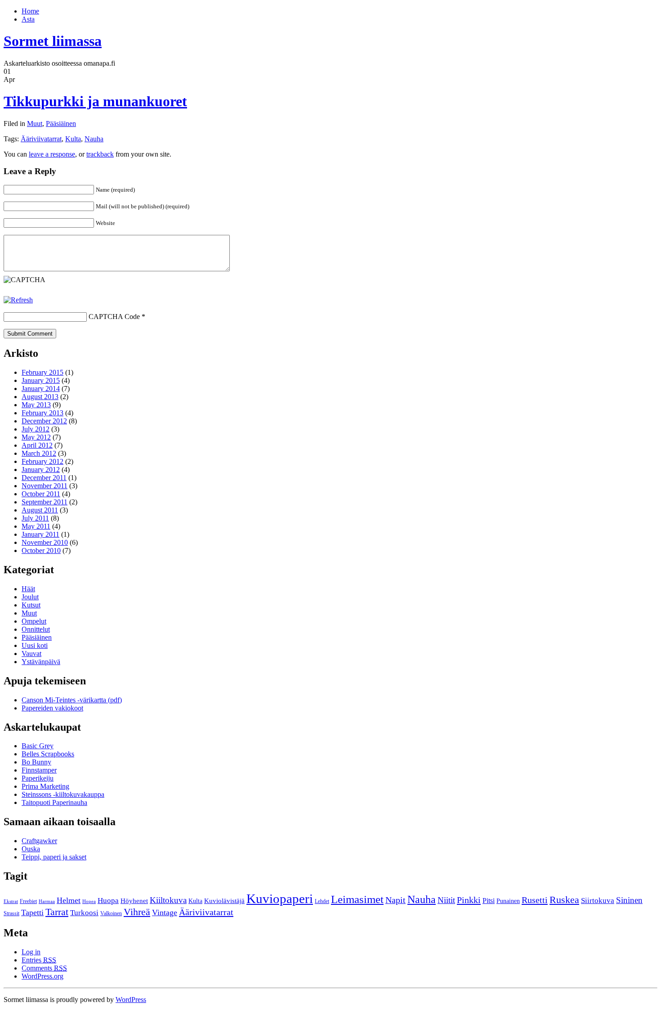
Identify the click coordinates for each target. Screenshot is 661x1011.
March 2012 (39, 453)
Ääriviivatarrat (41, 139)
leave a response (52, 154)
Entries (39, 960)
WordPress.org (42, 976)
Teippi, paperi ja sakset (54, 857)
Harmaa (47, 901)
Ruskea (564, 899)
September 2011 (44, 502)
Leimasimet (357, 899)
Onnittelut (36, 629)
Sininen (629, 900)
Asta (28, 19)
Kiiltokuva (168, 900)
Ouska (31, 849)
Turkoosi (84, 912)
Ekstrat (11, 901)
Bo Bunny (36, 762)
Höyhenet (134, 900)
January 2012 (41, 469)
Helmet (68, 900)
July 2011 (35, 518)
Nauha (94, 139)
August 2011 (40, 510)
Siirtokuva (597, 900)
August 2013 (40, 396)
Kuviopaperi (279, 898)
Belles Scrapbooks (48, 754)
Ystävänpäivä (41, 661)
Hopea (89, 901)
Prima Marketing (45, 786)
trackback (100, 154)
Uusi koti (35, 645)
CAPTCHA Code (114, 316)
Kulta (73, 139)
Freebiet (28, 901)
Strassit (11, 913)
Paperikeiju (38, 778)
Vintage (164, 912)
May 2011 (36, 526)
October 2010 (41, 550)
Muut (34, 123)
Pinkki (469, 900)
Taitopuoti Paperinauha (54, 802)
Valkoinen (111, 913)
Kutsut (31, 605)
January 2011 (40, 534)
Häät (28, 589)
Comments (44, 968)
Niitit (446, 900)
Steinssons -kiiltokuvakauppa (63, 794)
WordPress (131, 999)
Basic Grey (38, 746)
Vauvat (31, 653)
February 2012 (42, 461)
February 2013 (42, 413)
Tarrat (56, 911)
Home (30, 11)
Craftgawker (39, 841)
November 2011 (44, 486)
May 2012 (36, 437)
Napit (395, 900)
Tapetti (32, 912)
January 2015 (41, 380)
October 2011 (41, 494)
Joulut (30, 597)
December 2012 (44, 421)
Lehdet (322, 901)
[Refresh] (18, 300)
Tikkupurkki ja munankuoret (95, 101)
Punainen (508, 901)
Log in (31, 952)
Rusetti (535, 900)
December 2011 (44, 477)
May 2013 (36, 405)
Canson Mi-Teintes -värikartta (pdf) (72, 700)
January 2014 (41, 388)
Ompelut (34, 621)
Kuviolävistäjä (224, 900)
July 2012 (35, 429)
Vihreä (137, 911)
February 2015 (42, 372)
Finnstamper (39, 770)
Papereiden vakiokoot (52, 708)
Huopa (108, 900)
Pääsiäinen (61, 123)
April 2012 (37, 445)
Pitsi (488, 900)
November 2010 (45, 542)
